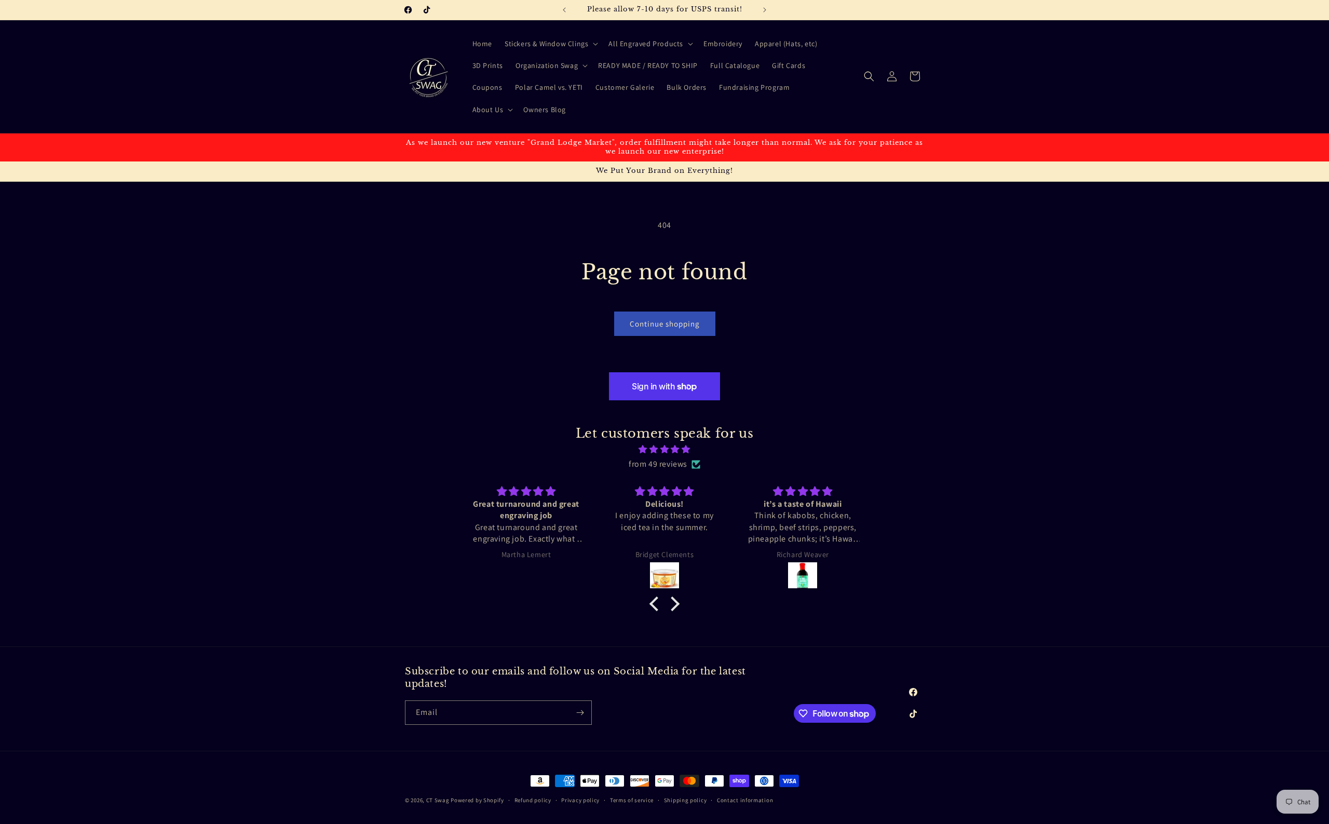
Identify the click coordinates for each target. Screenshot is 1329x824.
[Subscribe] (579, 712)
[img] (664, 449)
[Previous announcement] (564, 10)
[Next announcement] (764, 10)
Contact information (745, 800)
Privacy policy (580, 800)
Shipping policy (685, 800)
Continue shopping (665, 324)
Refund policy (532, 800)
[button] (550, 44)
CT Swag (438, 800)
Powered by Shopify (477, 800)
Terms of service (632, 800)
